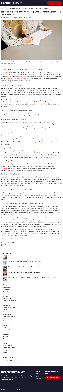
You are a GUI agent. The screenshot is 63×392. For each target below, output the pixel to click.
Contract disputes (6, 72)
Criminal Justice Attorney (9, 347)
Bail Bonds (5, 303)
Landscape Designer (8, 330)
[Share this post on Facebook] (4, 360)
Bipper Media (11, 379)
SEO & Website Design (9, 294)
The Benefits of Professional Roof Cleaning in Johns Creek (23, 256)
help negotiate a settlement (26, 153)
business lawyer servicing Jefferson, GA (19, 79)
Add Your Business (55, 3)
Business (5, 352)
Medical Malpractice (8, 341)
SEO (4, 318)
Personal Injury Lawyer (9, 312)
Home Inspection (7, 305)
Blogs (44, 3)
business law (38, 233)
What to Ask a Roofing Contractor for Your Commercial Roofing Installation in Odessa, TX (31, 277)
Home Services (7, 287)
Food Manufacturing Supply (10, 300)
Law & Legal (28, 17)
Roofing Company (7, 291)
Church (5, 327)
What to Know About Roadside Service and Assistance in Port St (25, 266)
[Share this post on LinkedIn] (11, 360)
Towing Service (7, 325)
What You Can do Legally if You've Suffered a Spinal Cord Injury (24, 272)
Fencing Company (7, 350)
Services (5, 309)
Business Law (6, 323)
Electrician (5, 296)
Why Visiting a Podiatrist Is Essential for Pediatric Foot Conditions (25, 261)
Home (31, 3)
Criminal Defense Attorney (10, 316)
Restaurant (6, 332)
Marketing (5, 336)
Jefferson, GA (33, 74)
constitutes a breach (37, 104)
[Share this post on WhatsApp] (17, 360)
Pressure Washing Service (9, 307)
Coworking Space (7, 314)
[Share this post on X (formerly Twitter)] (7, 360)
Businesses (37, 3)
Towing (5, 343)
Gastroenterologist (8, 345)
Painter (5, 338)
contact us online (6, 235)
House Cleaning (7, 298)
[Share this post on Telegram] (14, 360)
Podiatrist (5, 321)
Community (6, 334)
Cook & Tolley (5, 218)
